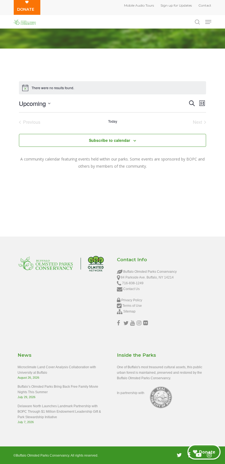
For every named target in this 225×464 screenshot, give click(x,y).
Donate (25, 9)
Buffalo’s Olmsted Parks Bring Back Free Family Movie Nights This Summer (58, 389)
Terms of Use (132, 306)
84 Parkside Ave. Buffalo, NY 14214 (147, 277)
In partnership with (130, 393)
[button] (208, 22)
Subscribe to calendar (109, 140)
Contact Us (131, 289)
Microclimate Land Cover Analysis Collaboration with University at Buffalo (57, 370)
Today (112, 121)
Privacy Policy (131, 300)
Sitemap (129, 311)
